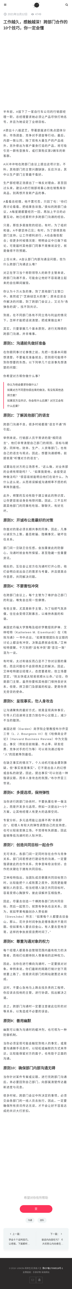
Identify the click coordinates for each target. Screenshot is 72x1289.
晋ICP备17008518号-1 (52, 1268)
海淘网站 (45, 1272)
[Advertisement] (36, 70)
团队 (42, 1220)
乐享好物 (37, 1272)
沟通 (30, 1220)
